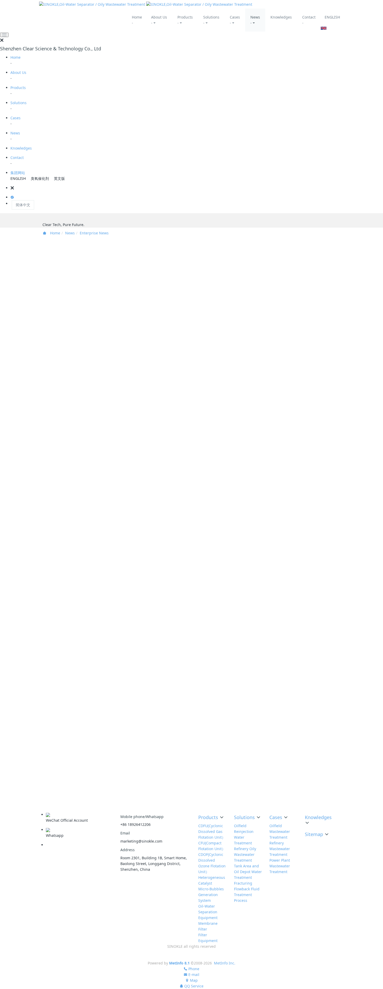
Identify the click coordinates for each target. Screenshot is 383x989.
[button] (196, 188)
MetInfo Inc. (224, 963)
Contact (17, 157)
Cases (15, 117)
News (15, 133)
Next (212, 375)
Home (15, 57)
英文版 (59, 178)
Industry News (297, 792)
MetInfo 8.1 (179, 963)
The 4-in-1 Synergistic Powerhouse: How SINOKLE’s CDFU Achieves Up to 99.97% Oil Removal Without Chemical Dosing (320, 297)
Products (18, 87)
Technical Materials (302, 800)
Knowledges (21, 148)
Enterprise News (94, 232)
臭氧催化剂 (40, 178)
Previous (98, 375)
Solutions (18, 102)
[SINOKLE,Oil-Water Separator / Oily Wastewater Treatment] (145, 4)
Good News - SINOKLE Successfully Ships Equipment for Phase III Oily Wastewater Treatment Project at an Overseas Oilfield (319, 392)
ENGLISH (332, 17)
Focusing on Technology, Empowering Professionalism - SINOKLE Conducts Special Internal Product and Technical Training (321, 575)
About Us (18, 72)
